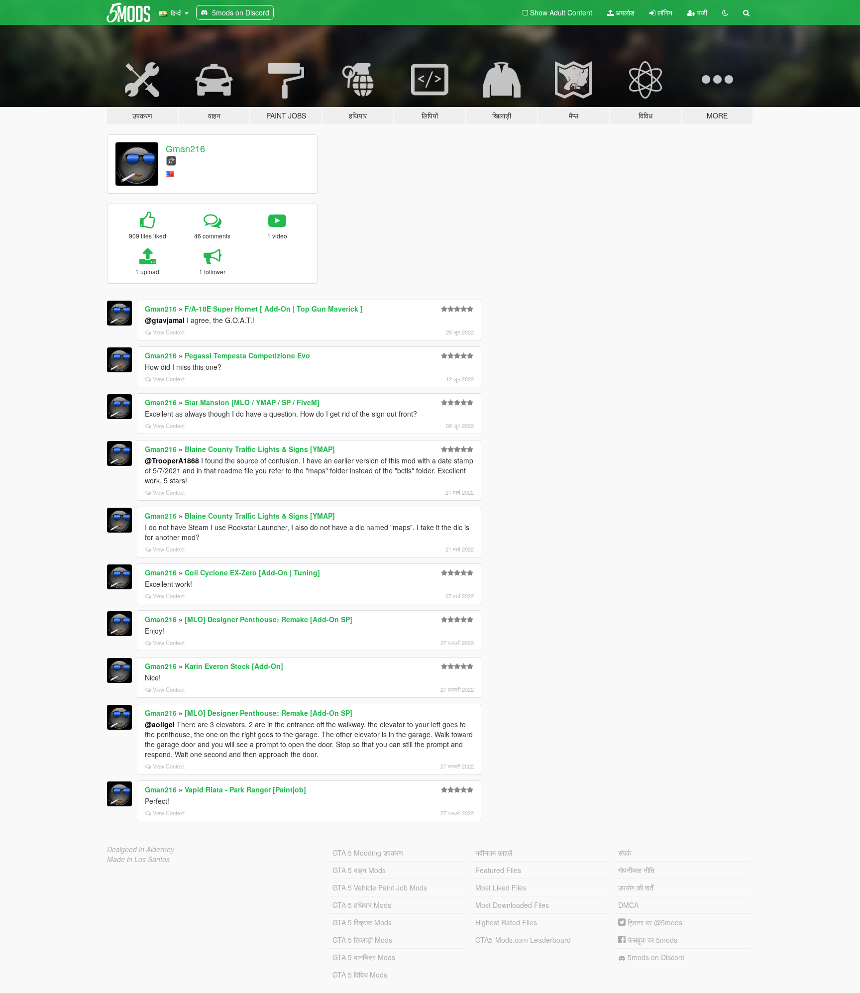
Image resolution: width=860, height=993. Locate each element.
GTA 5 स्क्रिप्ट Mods (362, 922)
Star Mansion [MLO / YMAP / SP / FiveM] (252, 402)
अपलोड (624, 12)
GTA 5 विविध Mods (359, 975)
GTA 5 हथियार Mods (361, 905)
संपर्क (624, 853)
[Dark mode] (725, 12)
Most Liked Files (501, 887)
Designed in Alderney (140, 849)
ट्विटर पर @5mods (654, 922)
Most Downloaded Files (512, 905)
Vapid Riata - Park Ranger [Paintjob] (245, 789)
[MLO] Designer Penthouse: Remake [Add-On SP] (268, 619)
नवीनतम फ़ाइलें (493, 853)
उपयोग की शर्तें (635, 887)
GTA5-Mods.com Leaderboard (523, 940)
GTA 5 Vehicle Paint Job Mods (379, 887)
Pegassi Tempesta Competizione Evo (247, 355)
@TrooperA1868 (172, 460)
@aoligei (160, 724)
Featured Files (498, 870)
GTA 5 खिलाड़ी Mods (362, 940)
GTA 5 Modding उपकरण (367, 853)
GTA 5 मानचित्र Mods (363, 957)
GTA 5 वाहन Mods (359, 870)
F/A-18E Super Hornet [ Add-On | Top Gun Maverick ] (274, 309)
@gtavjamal (165, 320)
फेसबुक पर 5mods (651, 940)
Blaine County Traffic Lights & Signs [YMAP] (260, 449)
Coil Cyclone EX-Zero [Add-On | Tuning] (252, 572)
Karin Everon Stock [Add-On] (234, 666)
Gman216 (185, 148)
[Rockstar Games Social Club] (171, 159)
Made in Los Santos (138, 859)
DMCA (628, 905)
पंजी (701, 12)
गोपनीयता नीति (636, 870)
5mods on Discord (655, 957)
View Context (169, 332)
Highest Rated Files (506, 922)
